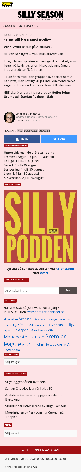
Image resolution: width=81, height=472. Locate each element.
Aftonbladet (65, 269)
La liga (69, 324)
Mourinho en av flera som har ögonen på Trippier (34, 414)
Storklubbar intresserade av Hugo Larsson (35, 406)
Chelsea (25, 324)
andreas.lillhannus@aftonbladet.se (36, 117)
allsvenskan (11, 319)
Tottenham (12, 350)
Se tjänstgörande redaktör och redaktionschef (35, 458)
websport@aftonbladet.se (45, 312)
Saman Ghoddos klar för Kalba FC (28, 388)
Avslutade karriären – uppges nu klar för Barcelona (34, 397)
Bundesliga (11, 325)
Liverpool (22, 330)
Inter (45, 325)
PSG (25, 345)
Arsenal (25, 319)
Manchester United (24, 337)
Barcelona (42, 319)
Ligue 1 (8, 330)
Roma (53, 345)
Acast (44, 273)
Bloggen (8, 25)
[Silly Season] (40, 15)
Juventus (56, 324)
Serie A (63, 344)
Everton (38, 325)
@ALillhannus (32, 120)
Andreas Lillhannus (28, 114)
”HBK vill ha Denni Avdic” (27, 39)
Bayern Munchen (60, 319)
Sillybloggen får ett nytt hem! (25, 382)
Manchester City (42, 330)
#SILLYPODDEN (28, 25)
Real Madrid (38, 344)
